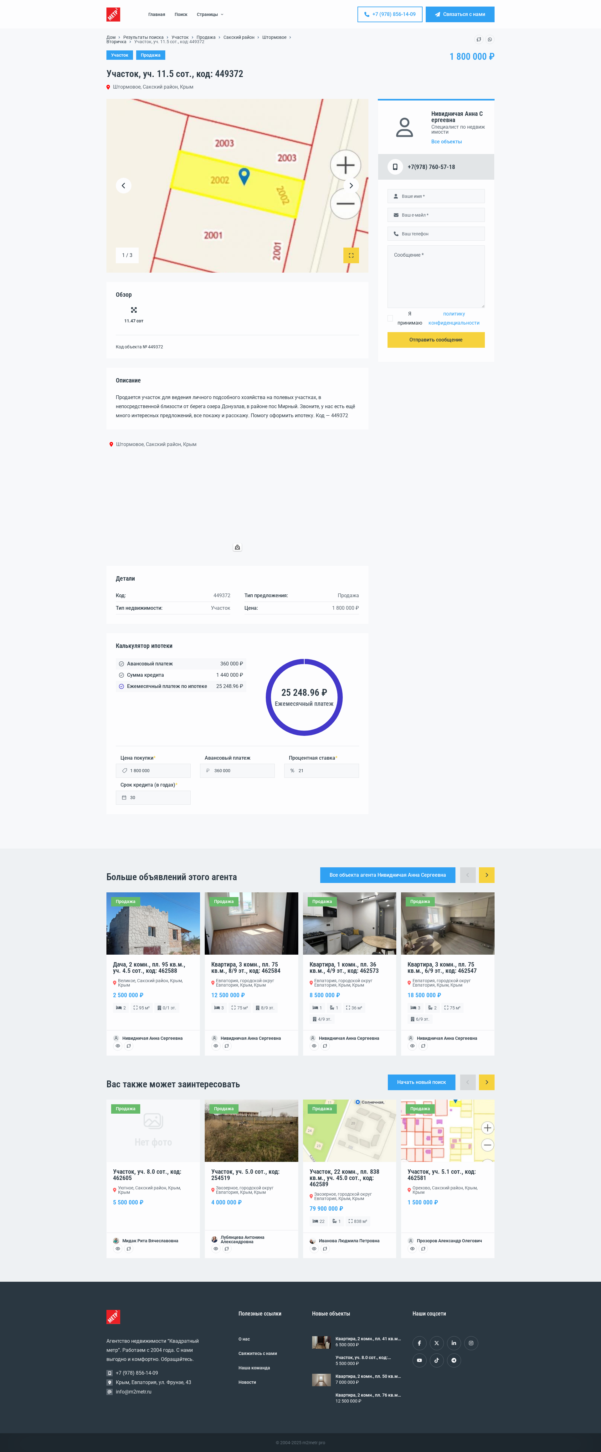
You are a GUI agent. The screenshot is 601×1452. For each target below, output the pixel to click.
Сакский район (238, 37)
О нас (244, 1339)
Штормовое (274, 37)
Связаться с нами (464, 14)
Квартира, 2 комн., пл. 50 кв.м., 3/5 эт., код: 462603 (368, 1376)
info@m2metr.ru (134, 1392)
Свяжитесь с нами (258, 1353)
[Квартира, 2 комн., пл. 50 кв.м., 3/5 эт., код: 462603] (321, 1380)
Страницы (207, 14)
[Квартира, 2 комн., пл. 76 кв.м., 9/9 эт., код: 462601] (321, 1399)
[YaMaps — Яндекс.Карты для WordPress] (237, 547)
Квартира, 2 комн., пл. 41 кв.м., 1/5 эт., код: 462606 (368, 1339)
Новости (247, 1382)
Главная (156, 14)
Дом (111, 37)
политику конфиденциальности (454, 318)
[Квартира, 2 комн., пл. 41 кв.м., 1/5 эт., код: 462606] (321, 1342)
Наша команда (254, 1368)
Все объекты (446, 141)
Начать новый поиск (421, 1082)
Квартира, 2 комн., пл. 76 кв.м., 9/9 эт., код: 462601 (368, 1395)
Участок (180, 37)
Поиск (181, 14)
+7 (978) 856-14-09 (394, 14)
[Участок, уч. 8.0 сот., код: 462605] (321, 1361)
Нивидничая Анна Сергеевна (457, 116)
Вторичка (116, 41)
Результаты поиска (143, 37)
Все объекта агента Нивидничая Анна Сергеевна (388, 875)
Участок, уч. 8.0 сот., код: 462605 (362, 1357)
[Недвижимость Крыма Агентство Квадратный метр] (113, 15)
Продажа (206, 37)
